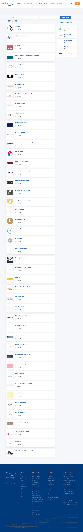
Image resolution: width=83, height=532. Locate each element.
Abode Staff (18, 45)
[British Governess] (10, 105)
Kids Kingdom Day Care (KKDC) (24, 267)
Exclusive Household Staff (22, 161)
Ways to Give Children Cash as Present (70, 502)
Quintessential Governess (22, 354)
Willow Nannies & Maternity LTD (24, 451)
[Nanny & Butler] (10, 298)
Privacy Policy (22, 480)
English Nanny (19, 151)
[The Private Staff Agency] (10, 433)
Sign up (77, 3)
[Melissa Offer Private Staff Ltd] (10, 289)
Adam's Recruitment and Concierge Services (27, 55)
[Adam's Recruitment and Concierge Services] (10, 57)
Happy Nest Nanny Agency (22, 200)
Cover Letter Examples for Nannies (69, 486)
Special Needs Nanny (67, 484)
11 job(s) (19, 96)
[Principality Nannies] (10, 337)
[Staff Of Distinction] (10, 414)
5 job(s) (19, 77)
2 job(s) (19, 38)
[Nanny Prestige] (10, 308)
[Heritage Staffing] (10, 221)
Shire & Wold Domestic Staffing (24, 383)
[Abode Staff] (10, 47)
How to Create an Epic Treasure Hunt (70, 498)
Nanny (49, 474)
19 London (18, 26)
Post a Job (22, 484)
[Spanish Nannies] (10, 395)
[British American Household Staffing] (10, 96)
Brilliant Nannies (20, 84)
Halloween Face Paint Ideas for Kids (69, 500)
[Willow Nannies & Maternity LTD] (10, 453)
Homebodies (18, 238)
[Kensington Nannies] (10, 260)
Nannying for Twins (66, 482)
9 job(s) (19, 58)
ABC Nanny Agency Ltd (21, 36)
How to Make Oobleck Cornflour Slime (70, 504)
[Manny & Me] (10, 279)
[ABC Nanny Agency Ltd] (10, 38)
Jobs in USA (34, 512)
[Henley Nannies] (10, 211)
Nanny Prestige (19, 306)
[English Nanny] (10, 153)
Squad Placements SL (21, 402)
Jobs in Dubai (34, 503)
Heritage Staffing (20, 219)
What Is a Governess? (67, 478)
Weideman (18, 441)
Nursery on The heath (21, 325)
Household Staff (51, 488)
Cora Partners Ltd (20, 113)
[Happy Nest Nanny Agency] (10, 202)
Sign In (21, 488)
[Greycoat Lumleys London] (10, 192)
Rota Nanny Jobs (35, 480)
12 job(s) (19, 386)
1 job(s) (19, 135)
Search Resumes (23, 486)
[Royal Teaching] (10, 375)
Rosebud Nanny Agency (22, 364)
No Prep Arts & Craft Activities (68, 497)
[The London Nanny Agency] (10, 424)
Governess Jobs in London (37, 493)
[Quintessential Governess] (10, 356)
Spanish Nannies (20, 393)
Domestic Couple (51, 486)
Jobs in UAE (34, 508)
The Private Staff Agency (22, 431)
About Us (21, 476)
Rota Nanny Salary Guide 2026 (68, 474)
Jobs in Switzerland (35, 510)
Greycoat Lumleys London (22, 190)
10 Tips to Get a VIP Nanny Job (68, 493)
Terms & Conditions (23, 478)
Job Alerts (21, 494)
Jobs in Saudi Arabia (35, 506)
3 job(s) (19, 87)
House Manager (51, 484)
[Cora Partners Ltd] (10, 115)
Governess (50, 476)
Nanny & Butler (19, 296)
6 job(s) (19, 29)
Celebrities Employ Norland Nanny (69, 480)
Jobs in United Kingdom (36, 514)
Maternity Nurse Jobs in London (38, 491)
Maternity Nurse (51, 478)
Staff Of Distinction (20, 412)
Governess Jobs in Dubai (36, 495)
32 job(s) (19, 145)
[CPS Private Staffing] (10, 125)
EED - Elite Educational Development (25, 142)
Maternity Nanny (51, 480)
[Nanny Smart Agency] (10, 318)
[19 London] (10, 28)
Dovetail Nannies (20, 132)
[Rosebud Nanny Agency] (10, 366)
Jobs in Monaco (35, 505)
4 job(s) (19, 67)
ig (11, 483)
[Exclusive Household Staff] (10, 163)
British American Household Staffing (25, 93)
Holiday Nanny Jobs (35, 484)
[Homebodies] (10, 240)
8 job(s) (19, 125)
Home (21, 474)
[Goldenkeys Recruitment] (10, 182)
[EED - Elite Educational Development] (10, 144)
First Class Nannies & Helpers (23, 171)
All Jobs (33, 474)
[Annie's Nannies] (10, 67)
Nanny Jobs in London (36, 476)
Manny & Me (18, 277)
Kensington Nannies (21, 258)
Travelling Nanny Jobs (36, 482)
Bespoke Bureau (20, 74)
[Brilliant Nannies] (10, 86)
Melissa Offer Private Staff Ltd (23, 286)
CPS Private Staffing (21, 122)
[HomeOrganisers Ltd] (10, 250)
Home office (18, 229)
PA (48, 493)
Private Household (20, 344)
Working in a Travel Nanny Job (68, 491)
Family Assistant (51, 489)
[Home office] (10, 231)
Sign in (71, 3)
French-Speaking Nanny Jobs (37, 499)
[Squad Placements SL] (10, 404)
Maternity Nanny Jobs (36, 488)
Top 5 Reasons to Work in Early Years (70, 495)
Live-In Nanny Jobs (35, 478)
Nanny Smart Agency (21, 315)
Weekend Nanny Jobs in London (38, 486)
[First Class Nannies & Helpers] (10, 173)
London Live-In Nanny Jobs (37, 501)
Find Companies (66, 17)
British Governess (20, 103)
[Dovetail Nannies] (10, 134)
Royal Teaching (19, 373)
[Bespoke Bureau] (10, 76)
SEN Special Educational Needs (53, 497)
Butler (49, 491)
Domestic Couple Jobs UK (36, 497)
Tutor (49, 495)
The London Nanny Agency (22, 422)
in (9, 483)
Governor (49, 499)
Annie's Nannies (19, 64)
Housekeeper (50, 482)
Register (21, 492)
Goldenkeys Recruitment (22, 180)
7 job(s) (19, 106)
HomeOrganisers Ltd (21, 248)
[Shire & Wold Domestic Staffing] (10, 385)
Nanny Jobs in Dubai (36, 489)
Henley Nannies (19, 209)
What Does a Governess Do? (68, 476)
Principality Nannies (20, 335)
